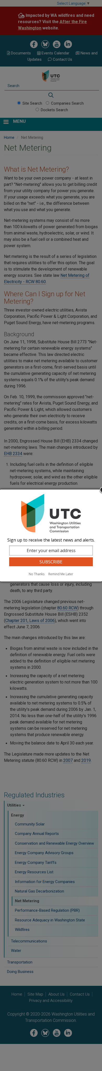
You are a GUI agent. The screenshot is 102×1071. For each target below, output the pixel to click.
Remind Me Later (60, 574)
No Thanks (36, 574)
